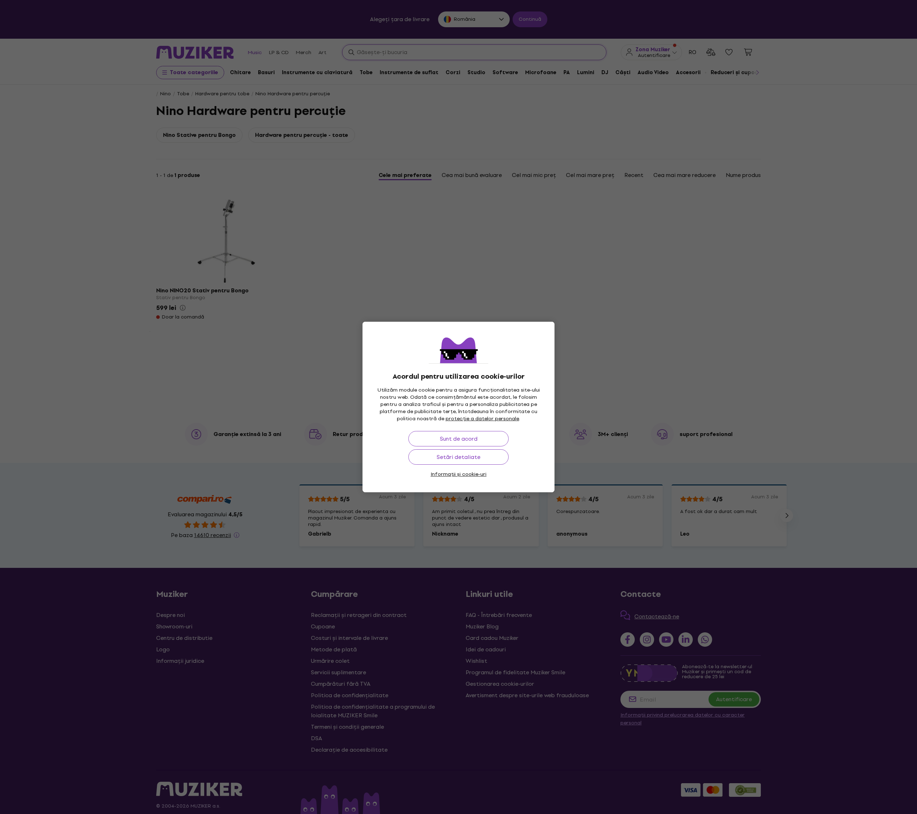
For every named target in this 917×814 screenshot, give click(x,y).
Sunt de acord (458, 438)
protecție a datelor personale (482, 419)
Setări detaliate (458, 457)
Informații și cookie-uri (458, 474)
